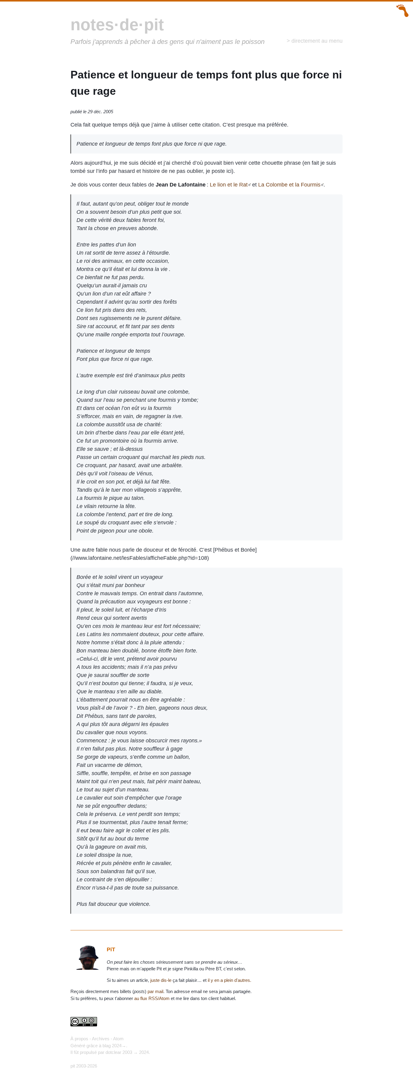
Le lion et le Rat (229, 185)
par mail (155, 991)
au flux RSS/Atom (152, 998)
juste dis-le (160, 980)
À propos (79, 1038)
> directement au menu (315, 41)
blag (106, 1045)
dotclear (113, 1052)
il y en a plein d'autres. (229, 980)
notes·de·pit (117, 24)
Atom (118, 1038)
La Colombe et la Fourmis (289, 185)
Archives (100, 1038)
